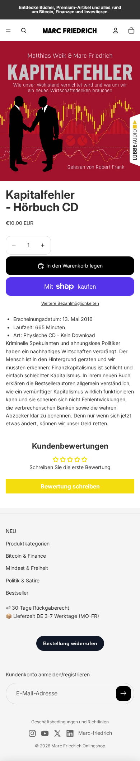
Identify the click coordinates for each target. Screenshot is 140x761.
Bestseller (17, 593)
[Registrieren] (123, 693)
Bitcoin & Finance (26, 556)
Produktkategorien (28, 543)
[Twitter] (57, 733)
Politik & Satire (22, 580)
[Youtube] (45, 733)
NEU (11, 531)
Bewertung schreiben (70, 486)
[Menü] (8, 30)
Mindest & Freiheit (27, 568)
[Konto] (115, 30)
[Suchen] (24, 30)
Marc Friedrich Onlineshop (78, 745)
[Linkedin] (70, 733)
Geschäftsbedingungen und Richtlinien (70, 721)
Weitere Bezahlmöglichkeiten (70, 303)
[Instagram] (32, 733)
